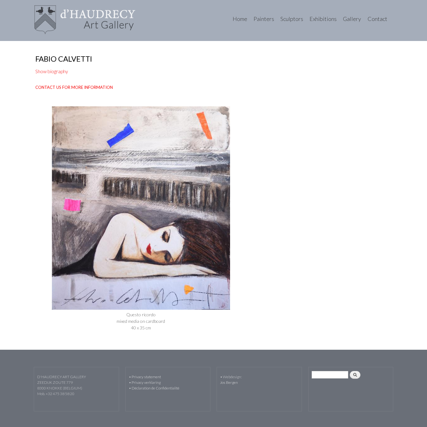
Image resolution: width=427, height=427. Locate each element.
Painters (264, 18)
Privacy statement (146, 376)
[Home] (86, 20)
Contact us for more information (74, 87)
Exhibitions (323, 18)
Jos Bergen (229, 382)
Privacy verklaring (146, 382)
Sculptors (291, 18)
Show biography (51, 71)
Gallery (352, 18)
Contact (377, 18)
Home (240, 18)
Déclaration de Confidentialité (155, 388)
